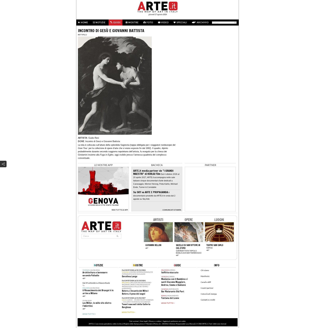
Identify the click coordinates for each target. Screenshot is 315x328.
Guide (117, 22)
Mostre (133, 22)
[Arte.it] (157, 6)
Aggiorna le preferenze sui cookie (174, 321)
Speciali (182, 22)
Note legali (143, 321)
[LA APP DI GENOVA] (103, 210)
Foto (150, 22)
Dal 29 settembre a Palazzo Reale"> (98, 288)
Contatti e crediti (208, 300)
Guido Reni (93, 138)
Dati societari (133, 321)
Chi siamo (205, 270)
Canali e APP (206, 282)
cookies (158, 321)
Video (165, 22)
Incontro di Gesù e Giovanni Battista (102, 141)
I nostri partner (207, 288)
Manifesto (205, 276)
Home (84, 22)
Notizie (100, 22)
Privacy (151, 321)
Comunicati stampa (209, 294)
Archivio (203, 22)
